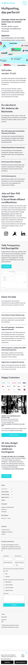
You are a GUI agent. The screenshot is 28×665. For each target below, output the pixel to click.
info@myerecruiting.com (7, 532)
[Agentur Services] (12, 497)
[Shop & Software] (12, 491)
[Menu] (25, 3)
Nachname (18, 556)
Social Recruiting (5, 494)
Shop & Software (5, 491)
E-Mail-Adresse (8, 562)
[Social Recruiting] (12, 494)
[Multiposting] (12, 489)
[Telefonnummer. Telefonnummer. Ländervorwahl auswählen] (17, 565)
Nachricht (5, 593)
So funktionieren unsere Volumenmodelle (13, 469)
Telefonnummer (19, 562)
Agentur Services (5, 497)
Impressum (3, 619)
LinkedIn (3, 534)
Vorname (6, 556)
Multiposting (4, 489)
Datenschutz (4, 617)
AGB (2, 621)
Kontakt (3, 500)
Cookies (3, 614)
